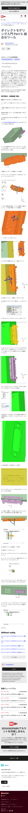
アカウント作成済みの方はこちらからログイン (14, 750)
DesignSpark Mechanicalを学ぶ (18, 22)
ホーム (2, 22)
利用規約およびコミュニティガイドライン (9, 804)
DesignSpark (10, 43)
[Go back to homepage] (3, 16)
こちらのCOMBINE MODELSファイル (11, 122)
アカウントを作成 (14, 747)
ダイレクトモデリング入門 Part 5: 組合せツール (13, 652)
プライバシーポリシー (5, 801)
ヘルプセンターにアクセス (17, 806)
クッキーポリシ (14, 799)
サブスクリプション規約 (5, 806)
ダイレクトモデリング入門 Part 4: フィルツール (13, 649)
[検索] (2, 20)
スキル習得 (8, 22)
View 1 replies (6, 786)
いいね (14, 657)
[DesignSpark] (5, 793)
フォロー (9, 669)
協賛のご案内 (3, 809)
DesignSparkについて (5, 799)
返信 (5, 782)
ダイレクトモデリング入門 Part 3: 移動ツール (12, 646)
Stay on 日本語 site (14, 11)
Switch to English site (14, 8)
